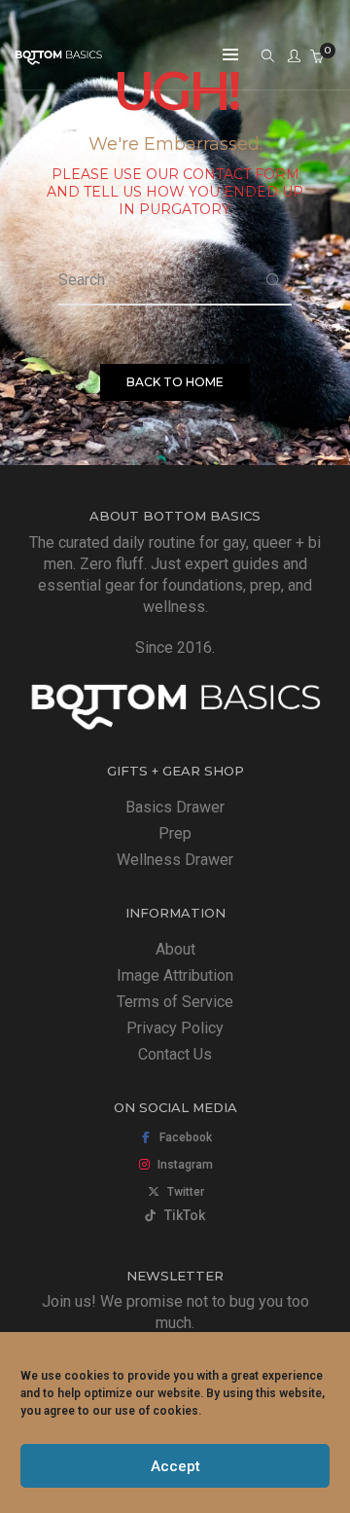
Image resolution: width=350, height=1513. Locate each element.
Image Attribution (175, 975)
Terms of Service (175, 1001)
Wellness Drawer (175, 859)
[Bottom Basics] (58, 56)
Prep (175, 833)
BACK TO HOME (175, 382)
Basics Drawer (175, 807)
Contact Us (175, 1054)
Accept (175, 1466)
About (175, 949)
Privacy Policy (175, 1028)
